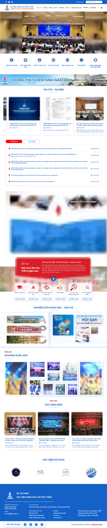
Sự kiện (50, 7)
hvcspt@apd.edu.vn (12, 514)
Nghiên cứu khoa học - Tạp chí (53, 307)
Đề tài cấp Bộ (26, 330)
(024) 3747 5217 (10, 509)
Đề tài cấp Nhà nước (26, 339)
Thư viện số (58, 517)
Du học (56, 511)
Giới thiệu (45, 7)
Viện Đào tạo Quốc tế (36, 515)
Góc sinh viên (53, 404)
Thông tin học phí (60, 513)
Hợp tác (68, 7)
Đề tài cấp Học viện (27, 320)
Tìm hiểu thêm (19, 299)
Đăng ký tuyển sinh (83, 201)
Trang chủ (38, 7)
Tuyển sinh (61, 7)
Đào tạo (55, 7)
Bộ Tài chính (33, 513)
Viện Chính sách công (37, 517)
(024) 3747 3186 (10, 507)
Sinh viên (85, 7)
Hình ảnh (8, 352)
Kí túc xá (57, 515)
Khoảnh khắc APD (16, 355)
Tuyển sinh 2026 (34, 201)
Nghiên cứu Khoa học (76, 7)
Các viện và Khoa (54, 459)
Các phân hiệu (92, 7)
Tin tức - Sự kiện (53, 89)
